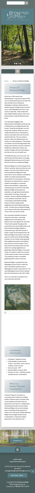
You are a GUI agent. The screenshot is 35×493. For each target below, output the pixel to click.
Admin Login (17, 459)
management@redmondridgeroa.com (17, 471)
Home (6, 81)
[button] (14, 63)
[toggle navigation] (17, 71)
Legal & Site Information (17, 461)
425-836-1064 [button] (17, 475)
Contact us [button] (17, 440)
